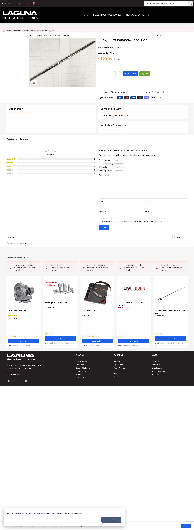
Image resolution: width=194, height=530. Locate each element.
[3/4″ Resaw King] (97, 292)
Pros (101, 201)
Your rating (104, 160)
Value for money (106, 164)
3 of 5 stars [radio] (120, 160)
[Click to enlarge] (34, 83)
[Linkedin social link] (160, 92)
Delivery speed (105, 171)
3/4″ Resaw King (89, 311)
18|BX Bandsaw (107, 115)
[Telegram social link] (163, 92)
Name (102, 211)
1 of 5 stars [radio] (116, 160)
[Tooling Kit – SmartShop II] (60, 288)
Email (148, 211)
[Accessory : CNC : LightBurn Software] (133, 288)
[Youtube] (8, 381)
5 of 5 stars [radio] (124, 160)
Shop (38, 35)
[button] (23, 341)
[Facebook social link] (152, 92)
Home (32, 35)
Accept (111, 520)
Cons (147, 201)
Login (19, 4)
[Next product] (163, 35)
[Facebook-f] (20, 381)
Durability (103, 167)
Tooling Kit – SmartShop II (57, 303)
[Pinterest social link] (158, 92)
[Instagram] (14, 381)
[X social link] (155, 92)
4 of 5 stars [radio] (122, 160)
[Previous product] (157, 35)
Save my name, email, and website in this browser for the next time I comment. (135, 221)
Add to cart (130, 74)
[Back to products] (160, 35)
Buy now (144, 74)
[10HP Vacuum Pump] (23, 292)
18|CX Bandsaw (121, 115)
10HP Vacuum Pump (17, 311)
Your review (105, 175)
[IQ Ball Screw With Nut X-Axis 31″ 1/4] (170, 292)
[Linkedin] (26, 381)
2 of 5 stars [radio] (118, 160)
